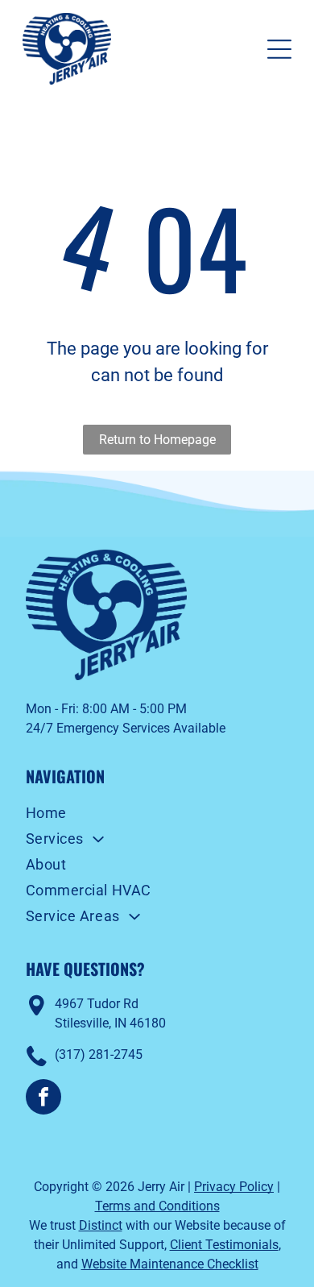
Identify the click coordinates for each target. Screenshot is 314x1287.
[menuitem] (157, 815)
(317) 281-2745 (99, 1054)
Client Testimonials (224, 1244)
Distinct (100, 1225)
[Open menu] (279, 49)
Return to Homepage (157, 439)
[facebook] (43, 1099)
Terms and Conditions (157, 1206)
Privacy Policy (234, 1186)
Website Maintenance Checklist (169, 1264)
